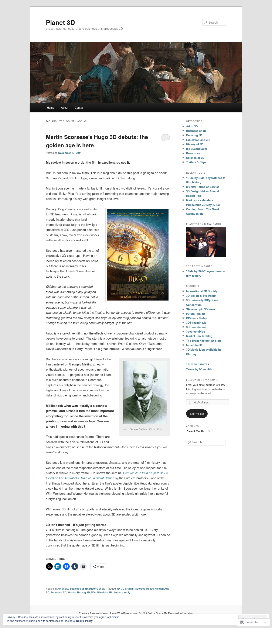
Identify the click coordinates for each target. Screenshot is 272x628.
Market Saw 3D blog (199, 336)
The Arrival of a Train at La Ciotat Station (86, 478)
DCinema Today (196, 318)
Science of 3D (195, 158)
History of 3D (97, 588)
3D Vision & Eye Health (201, 296)
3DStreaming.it (196, 322)
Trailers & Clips (196, 162)
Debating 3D (194, 135)
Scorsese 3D (58, 592)
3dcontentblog (195, 331)
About (64, 107)
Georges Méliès (144, 588)
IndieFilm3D (194, 345)
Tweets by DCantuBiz (199, 369)
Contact (79, 107)
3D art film (127, 588)
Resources (193, 153)
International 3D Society (202, 291)
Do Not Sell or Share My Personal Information (166, 613)
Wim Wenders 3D (101, 592)
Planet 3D (60, 22)
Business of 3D (78, 588)
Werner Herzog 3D (79, 592)
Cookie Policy (84, 621)
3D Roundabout (196, 327)
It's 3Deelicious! (196, 149)
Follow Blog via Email (202, 379)
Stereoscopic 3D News (200, 309)
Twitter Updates (197, 364)
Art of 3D (62, 588)
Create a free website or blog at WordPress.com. (108, 613)
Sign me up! (197, 413)
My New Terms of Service (202, 187)
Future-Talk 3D (195, 314)
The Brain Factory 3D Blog (203, 341)
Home (50, 107)
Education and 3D (198, 140)
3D (118, 588)
